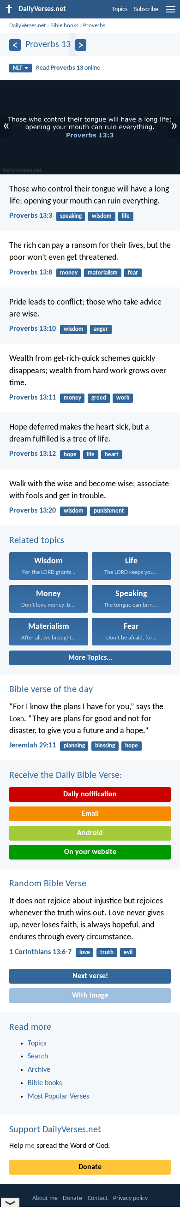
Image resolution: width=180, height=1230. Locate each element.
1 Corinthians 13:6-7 (40, 952)
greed (98, 398)
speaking (71, 216)
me (30, 1146)
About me (45, 1198)
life (126, 216)
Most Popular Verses (58, 1096)
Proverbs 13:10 (32, 329)
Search (38, 1056)
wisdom (102, 216)
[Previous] (15, 45)
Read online (68, 68)
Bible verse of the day (51, 689)
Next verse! (90, 976)
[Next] (81, 45)
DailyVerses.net (27, 26)
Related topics (36, 540)
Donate (90, 1167)
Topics (119, 9)
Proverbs (94, 26)
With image (90, 995)
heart (112, 455)
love (84, 952)
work (122, 398)
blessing (105, 746)
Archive (39, 1070)
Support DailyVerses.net (55, 1129)
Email (90, 814)
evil (128, 952)
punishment (109, 511)
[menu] (171, 13)
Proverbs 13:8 (30, 272)
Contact (98, 1198)
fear (133, 273)
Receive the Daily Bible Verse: (65, 775)
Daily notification (90, 794)
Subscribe (146, 9)
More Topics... (90, 658)
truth (107, 952)
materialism (103, 273)
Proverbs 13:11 (32, 397)
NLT (17, 68)
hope (70, 455)
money (69, 273)
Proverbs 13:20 (32, 510)
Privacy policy (130, 1198)
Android (90, 833)
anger (101, 329)
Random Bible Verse (47, 884)
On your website (90, 852)
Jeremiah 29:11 (32, 745)
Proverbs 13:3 (30, 216)
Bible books (64, 26)
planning (74, 746)
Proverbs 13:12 (32, 454)
